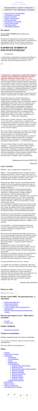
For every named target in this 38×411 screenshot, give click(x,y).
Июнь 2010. (33, 163)
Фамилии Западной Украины (21, 365)
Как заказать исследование (12, 21)
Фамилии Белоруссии (19, 374)
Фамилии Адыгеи (17, 379)
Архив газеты (8, 323)
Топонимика (12, 357)
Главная (6, 352)
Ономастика (8, 356)
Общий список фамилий (16, 380)
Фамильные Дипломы (11, 354)
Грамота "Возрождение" (12, 18)
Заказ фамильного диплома (13, 387)
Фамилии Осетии (17, 367)
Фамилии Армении (18, 370)
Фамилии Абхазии (17, 377)
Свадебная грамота (10, 25)
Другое (10, 360)
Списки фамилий (13, 364)
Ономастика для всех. (11, 304)
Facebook (31, 10)
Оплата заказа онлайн (11, 23)
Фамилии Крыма (17, 375)
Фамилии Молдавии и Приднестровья (24, 369)
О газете (7, 321)
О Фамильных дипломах (12, 15)
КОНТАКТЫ (8, 382)
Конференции (12, 362)
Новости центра (9, 384)
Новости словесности (11, 385)
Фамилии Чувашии (18, 372)
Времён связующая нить (12, 302)
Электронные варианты (11, 26)
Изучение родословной (11, 330)
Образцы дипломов (10, 16)
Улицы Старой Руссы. (11, 305)
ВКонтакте (22, 10)
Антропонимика (13, 359)
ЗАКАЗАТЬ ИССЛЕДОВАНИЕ (14, 13)
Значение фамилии (10, 20)
